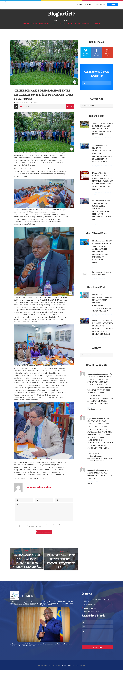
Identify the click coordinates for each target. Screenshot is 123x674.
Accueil (79, 4)
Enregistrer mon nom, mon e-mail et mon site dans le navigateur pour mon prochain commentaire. (48, 525)
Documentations (90, 608)
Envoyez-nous (97, 647)
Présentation (88, 4)
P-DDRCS (66, 665)
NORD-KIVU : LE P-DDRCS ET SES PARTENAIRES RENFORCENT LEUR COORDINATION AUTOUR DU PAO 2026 (102, 128)
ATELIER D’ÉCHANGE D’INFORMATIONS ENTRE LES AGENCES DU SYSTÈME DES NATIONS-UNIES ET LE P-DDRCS (43, 94)
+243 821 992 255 (90, 605)
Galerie (102, 4)
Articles (96, 4)
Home (56, 20)
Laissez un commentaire (44, 532)
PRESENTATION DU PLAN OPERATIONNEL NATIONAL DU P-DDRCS (99, 475)
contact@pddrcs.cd (91, 612)
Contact (112, 4)
